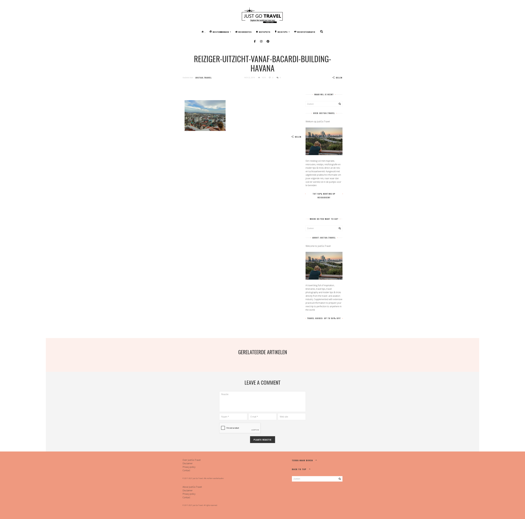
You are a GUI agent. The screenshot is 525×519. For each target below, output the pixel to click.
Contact (186, 470)
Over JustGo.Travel (192, 459)
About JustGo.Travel (192, 486)
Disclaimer (188, 463)
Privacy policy (189, 466)
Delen (339, 77)
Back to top (299, 469)
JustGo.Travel (203, 77)
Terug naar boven (302, 460)
